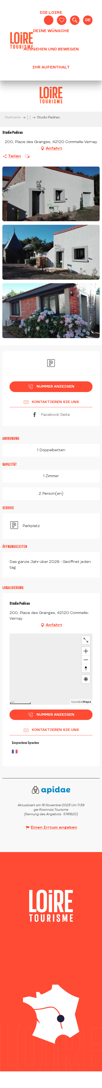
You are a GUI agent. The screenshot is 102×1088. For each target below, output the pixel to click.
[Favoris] (61, 20)
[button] (74, 20)
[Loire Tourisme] (21, 40)
